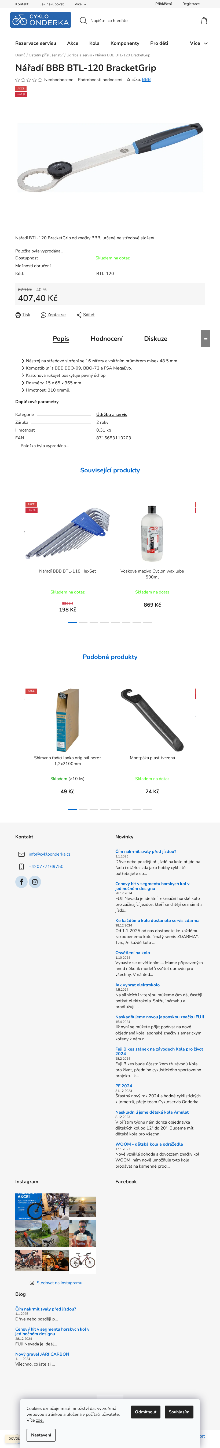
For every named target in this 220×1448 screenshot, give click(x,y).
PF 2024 (123, 1086)
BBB (146, 79)
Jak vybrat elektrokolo (137, 985)
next (200, 560)
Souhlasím (179, 1412)
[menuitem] (35, 43)
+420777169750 (46, 867)
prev (19, 560)
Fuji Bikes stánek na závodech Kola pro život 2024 (159, 1051)
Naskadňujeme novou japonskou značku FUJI (159, 1017)
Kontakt (21, 4)
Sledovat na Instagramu (59, 1283)
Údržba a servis (111, 415)
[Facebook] (21, 882)
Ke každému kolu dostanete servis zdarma (157, 920)
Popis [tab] (61, 338)
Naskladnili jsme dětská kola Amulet (152, 1112)
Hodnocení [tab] (107, 338)
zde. (40, 1420)
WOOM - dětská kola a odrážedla (149, 1144)
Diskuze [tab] (155, 338)
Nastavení (41, 1435)
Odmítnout (145, 1412)
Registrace (191, 3)
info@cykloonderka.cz (49, 854)
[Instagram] (35, 882)
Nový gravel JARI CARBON (42, 1354)
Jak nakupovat (52, 4)
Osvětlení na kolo (132, 953)
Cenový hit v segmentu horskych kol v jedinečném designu (152, 886)
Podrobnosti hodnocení (100, 80)
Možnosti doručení (33, 266)
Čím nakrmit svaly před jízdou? (145, 851)
